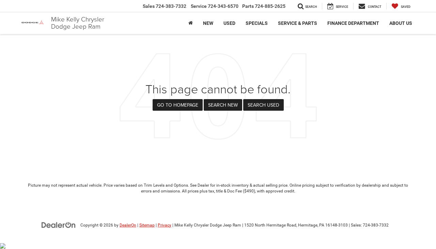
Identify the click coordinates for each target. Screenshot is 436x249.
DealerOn (128, 225)
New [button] (208, 23)
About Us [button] (400, 23)
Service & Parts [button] (297, 23)
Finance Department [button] (353, 23)
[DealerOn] (58, 225)
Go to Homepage (177, 105)
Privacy (164, 225)
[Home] (190, 23)
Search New (223, 105)
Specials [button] (257, 23)
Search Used (263, 105)
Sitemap (147, 225)
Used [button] (229, 23)
